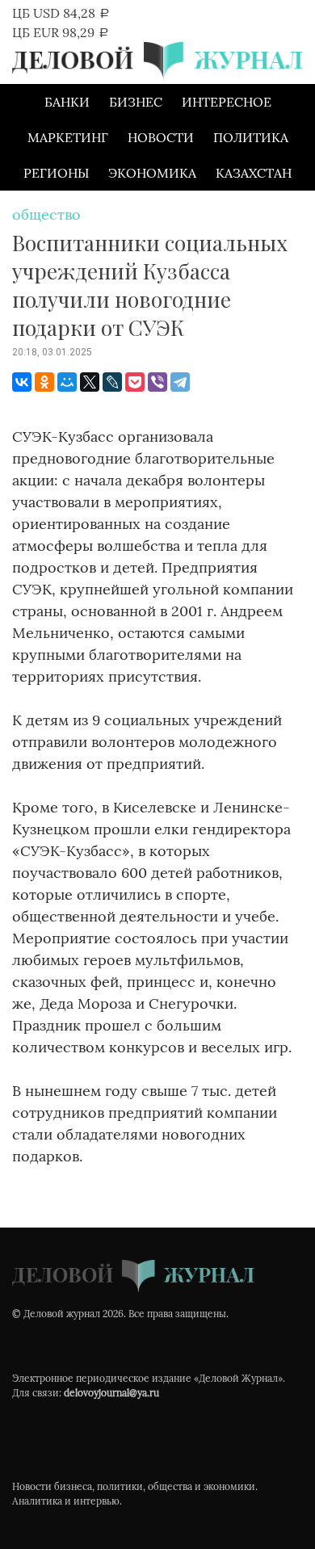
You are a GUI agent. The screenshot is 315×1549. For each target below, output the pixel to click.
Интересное (226, 102)
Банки (67, 102)
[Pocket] (135, 382)
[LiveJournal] (112, 382)
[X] (89, 382)
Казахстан (254, 173)
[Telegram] (180, 382)
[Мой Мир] (67, 382)
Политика (250, 137)
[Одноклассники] (44, 382)
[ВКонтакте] (22, 382)
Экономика (152, 173)
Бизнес (135, 102)
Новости (161, 137)
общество (46, 214)
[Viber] (157, 382)
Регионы (56, 173)
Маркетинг (67, 137)
